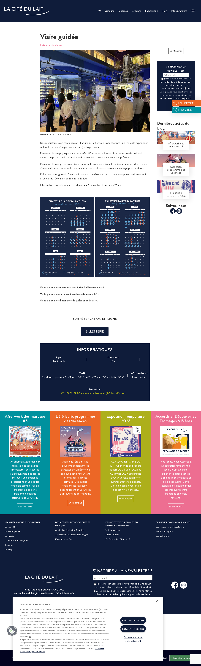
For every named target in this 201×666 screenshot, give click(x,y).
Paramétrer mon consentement (185, 658)
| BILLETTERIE (186, 103)
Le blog (8, 549)
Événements (47, 45)
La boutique (151, 10)
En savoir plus (25, 506)
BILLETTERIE (95, 331)
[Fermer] (156, 601)
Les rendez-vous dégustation (170, 526)
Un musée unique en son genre (23, 522)
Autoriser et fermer (133, 620)
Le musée (9, 536)
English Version (193, 10)
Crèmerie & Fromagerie (16, 540)
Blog (164, 10)
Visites (58, 45)
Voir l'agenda (176, 50)
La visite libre (11, 526)
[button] (12, 631)
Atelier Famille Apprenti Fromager (71, 534)
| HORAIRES (185, 109)
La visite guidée (12, 531)
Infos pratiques (179, 10)
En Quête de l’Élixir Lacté (118, 539)
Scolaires (123, 10)
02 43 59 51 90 (65, 593)
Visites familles (113, 530)
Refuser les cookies (133, 629)
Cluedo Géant (112, 534)
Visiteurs (109, 10)
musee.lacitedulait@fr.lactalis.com (33, 593)
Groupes (136, 10)
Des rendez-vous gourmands (173, 522)
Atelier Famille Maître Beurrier (69, 530)
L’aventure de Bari (63, 539)
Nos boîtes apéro (164, 531)
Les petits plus (163, 536)
